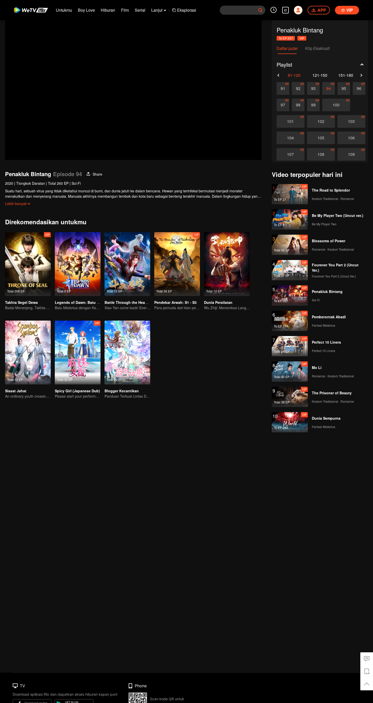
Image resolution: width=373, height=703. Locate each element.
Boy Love (86, 10)
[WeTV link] (31, 10)
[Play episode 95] (343, 88)
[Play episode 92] (298, 88)
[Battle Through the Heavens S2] (127, 264)
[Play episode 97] (283, 105)
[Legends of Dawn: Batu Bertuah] (77, 264)
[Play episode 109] (351, 154)
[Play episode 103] (351, 121)
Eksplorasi (186, 10)
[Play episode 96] (359, 88)
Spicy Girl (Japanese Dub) (77, 390)
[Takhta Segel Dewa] (28, 264)
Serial (140, 10)
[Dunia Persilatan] (227, 264)
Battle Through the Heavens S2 (132, 302)
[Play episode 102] (321, 121)
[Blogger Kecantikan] (127, 352)
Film (125, 10)
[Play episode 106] (351, 138)
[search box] (260, 10)
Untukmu (64, 10)
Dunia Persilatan (218, 302)
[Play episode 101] (290, 121)
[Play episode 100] (336, 105)
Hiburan (108, 10)
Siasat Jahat (15, 390)
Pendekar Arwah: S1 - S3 (175, 302)
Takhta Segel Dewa (21, 302)
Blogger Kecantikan (122, 390)
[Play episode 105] (321, 138)
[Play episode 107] (290, 154)
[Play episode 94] (328, 88)
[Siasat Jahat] (28, 352)
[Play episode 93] (313, 88)
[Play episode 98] (298, 105)
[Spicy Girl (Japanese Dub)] (77, 352)
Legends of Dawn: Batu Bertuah (82, 302)
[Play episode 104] (290, 138)
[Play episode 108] (321, 154)
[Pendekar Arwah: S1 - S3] (177, 264)
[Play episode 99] (313, 105)
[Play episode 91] (283, 88)
